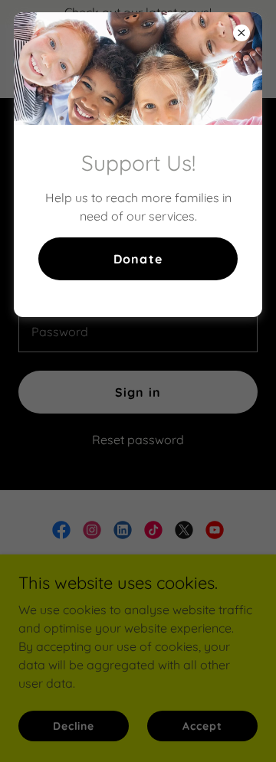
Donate (137, 259)
